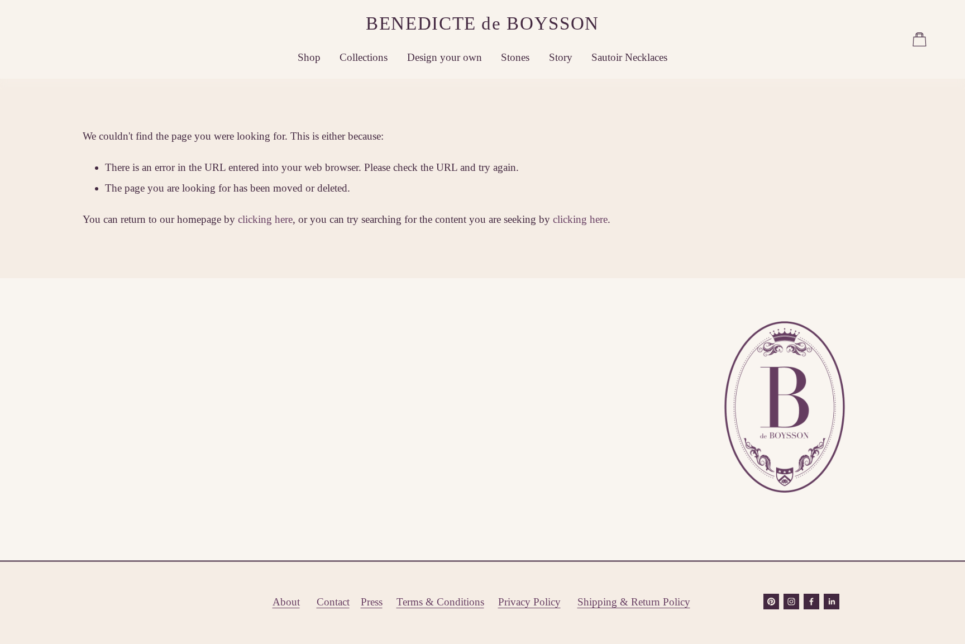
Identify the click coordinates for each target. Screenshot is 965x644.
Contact (333, 602)
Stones (515, 57)
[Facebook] (811, 601)
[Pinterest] (771, 601)
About (286, 602)
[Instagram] (791, 601)
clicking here (265, 219)
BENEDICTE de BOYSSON (482, 23)
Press (372, 602)
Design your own (444, 57)
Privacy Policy (529, 602)
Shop (309, 57)
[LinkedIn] (831, 601)
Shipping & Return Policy (633, 602)
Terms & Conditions (440, 602)
